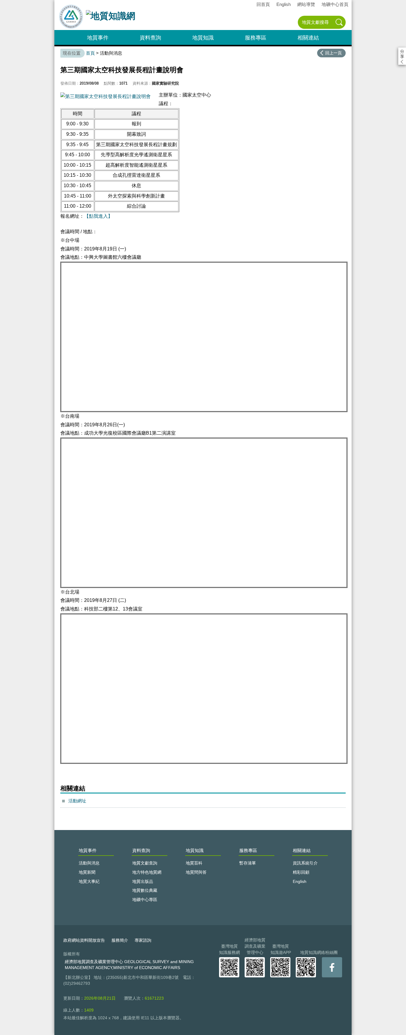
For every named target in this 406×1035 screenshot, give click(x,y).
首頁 (90, 53)
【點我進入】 (98, 216)
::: (56, 2)
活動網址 (77, 800)
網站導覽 (306, 4)
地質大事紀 (89, 881)
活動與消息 (89, 863)
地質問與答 (196, 872)
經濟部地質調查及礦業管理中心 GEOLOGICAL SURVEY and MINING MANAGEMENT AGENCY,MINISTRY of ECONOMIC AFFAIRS (129, 964)
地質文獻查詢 (144, 863)
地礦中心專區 (144, 899)
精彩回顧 (301, 872)
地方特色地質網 (146, 872)
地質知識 (203, 38)
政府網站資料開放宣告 (84, 940)
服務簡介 (119, 940)
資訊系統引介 (305, 863)
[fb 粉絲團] (332, 967)
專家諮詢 (143, 940)
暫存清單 (247, 863)
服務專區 (255, 38)
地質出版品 (142, 881)
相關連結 (308, 38)
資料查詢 (150, 38)
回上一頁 (333, 53)
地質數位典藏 (144, 890)
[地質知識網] (110, 18)
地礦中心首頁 (335, 4)
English (283, 4)
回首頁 (263, 4)
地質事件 (97, 38)
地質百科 (194, 863)
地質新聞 (87, 872)
